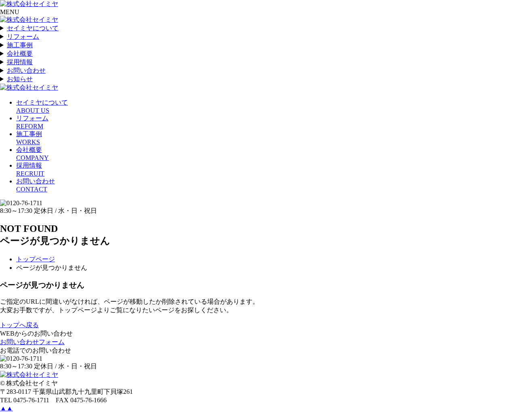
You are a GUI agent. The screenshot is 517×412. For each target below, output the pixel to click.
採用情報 (20, 62)
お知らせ (20, 79)
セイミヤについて (33, 28)
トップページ (35, 259)
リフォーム (23, 36)
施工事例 (20, 45)
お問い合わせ (26, 70)
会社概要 (20, 53)
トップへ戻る (19, 325)
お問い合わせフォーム (32, 341)
